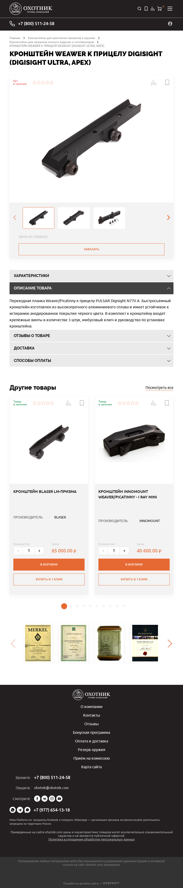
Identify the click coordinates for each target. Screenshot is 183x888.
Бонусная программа (91, 732)
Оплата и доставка (91, 741)
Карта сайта (91, 767)
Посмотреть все (159, 387)
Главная (15, 38)
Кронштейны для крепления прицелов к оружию (61, 38)
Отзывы (91, 724)
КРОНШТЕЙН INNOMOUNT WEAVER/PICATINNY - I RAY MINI (127, 494)
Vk (44, 798)
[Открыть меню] (169, 8)
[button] (154, 82)
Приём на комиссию (91, 758)
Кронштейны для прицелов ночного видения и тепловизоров (52, 42)
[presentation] (14, 218)
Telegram (20, 810)
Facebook (37, 798)
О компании (91, 706)
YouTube (59, 798)
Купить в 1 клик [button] (49, 579)
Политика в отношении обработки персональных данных (91, 839)
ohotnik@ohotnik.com (51, 788)
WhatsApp (13, 810)
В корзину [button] (49, 564)
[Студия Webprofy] (111, 883)
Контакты (91, 715)
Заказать (91, 249)
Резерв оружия (91, 749)
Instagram (52, 798)
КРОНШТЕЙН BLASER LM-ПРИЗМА (44, 491)
